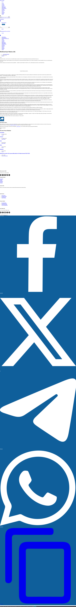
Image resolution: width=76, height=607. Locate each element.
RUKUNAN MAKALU (5, 38)
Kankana (1, 149)
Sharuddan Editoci (4, 203)
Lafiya (3, 11)
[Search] (9, 16)
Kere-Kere (3, 45)
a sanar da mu (18, 126)
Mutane (3, 13)
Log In (3, 24)
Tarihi (3, 14)
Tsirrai (3, 147)
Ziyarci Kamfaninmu (5, 205)
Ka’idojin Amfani (4, 196)
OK (34, 606)
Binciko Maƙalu (4, 37)
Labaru (3, 155)
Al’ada (3, 4)
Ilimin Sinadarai (4, 8)
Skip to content (2, 0)
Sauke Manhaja (4, 197)
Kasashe (3, 9)
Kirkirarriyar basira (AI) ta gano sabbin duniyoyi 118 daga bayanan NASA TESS (15, 153)
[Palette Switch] (38, 20)
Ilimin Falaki (3, 6)
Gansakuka (2, 132)
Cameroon (1, 181)
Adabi (3, 3)
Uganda (1, 179)
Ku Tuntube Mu (4, 202)
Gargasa (1, 136)
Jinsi (1, 140)
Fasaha (3, 41)
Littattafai (3, 12)
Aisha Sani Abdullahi (6, 54)
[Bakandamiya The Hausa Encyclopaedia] (5, 31)
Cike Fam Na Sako (4, 204)
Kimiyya (3, 10)
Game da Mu (3, 195)
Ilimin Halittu (4, 7)
